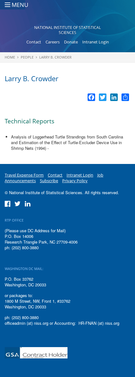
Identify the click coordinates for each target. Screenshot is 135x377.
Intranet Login (95, 42)
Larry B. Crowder (55, 57)
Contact (33, 42)
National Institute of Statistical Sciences (67, 30)
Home (10, 57)
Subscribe (49, 180)
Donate (71, 42)
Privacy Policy (75, 180)
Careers (53, 42)
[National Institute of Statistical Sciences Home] (67, 14)
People (27, 57)
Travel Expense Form (24, 175)
